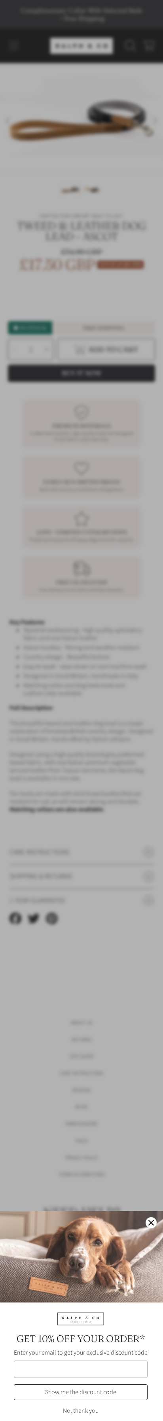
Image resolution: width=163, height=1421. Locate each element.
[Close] (151, 1222)
